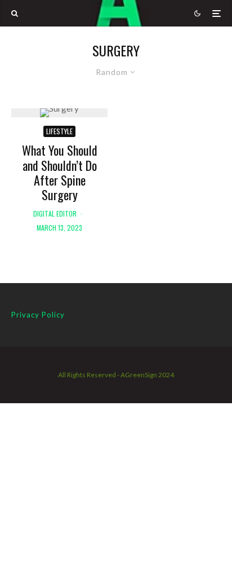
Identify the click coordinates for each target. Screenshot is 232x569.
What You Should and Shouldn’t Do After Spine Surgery (59, 172)
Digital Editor (55, 213)
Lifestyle (59, 131)
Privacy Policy (38, 314)
